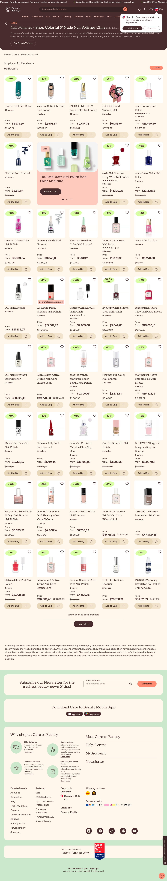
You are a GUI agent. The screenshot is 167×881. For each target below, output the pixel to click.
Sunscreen (99, 17)
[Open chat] (162, 876)
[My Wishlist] (140, 9)
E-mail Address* (93, 681)
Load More (83, 624)
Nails (13, 23)
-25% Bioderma (43, 797)
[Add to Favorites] (29, 78)
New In (56, 17)
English (74, 812)
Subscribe (147, 683)
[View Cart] (151, 9)
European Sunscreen (41, 811)
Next (94, 166)
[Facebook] (100, 831)
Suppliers (15, 832)
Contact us (16, 797)
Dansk (64, 812)
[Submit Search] (125, 9)
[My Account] (145, 9)
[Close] (165, 837)
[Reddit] (123, 831)
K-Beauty (66, 17)
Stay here (152, 28)
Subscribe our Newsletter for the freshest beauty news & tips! (105, 2)
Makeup (118, 17)
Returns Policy (18, 827)
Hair (109, 17)
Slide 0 (63, 199)
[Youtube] (135, 831)
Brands (25, 17)
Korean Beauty (43, 821)
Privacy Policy (17, 823)
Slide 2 (71, 199)
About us (15, 792)
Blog (12, 801)
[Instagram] (89, 831)
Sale (47, 17)
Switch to (132, 28)
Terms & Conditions (20, 814)
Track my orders (19, 806)
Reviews (14, 819)
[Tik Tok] (112, 831)
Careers (14, 810)
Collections (37, 17)
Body (88, 17)
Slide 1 (67, 199)
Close (158, 17)
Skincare (78, 17)
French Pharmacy (44, 817)
